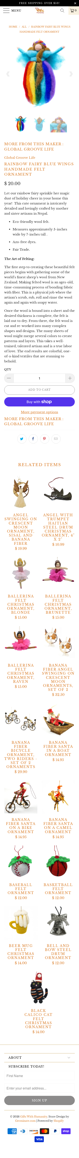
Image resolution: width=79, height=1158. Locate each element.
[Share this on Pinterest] (44, 439)
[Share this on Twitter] (22, 439)
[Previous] (8, 74)
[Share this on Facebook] (33, 439)
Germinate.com (25, 1120)
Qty (7, 369)
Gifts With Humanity (33, 1116)
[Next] (71, 74)
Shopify (59, 1120)
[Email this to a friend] (56, 439)
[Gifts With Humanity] (39, 10)
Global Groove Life (29, 149)
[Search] (64, 10)
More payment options (39, 412)
